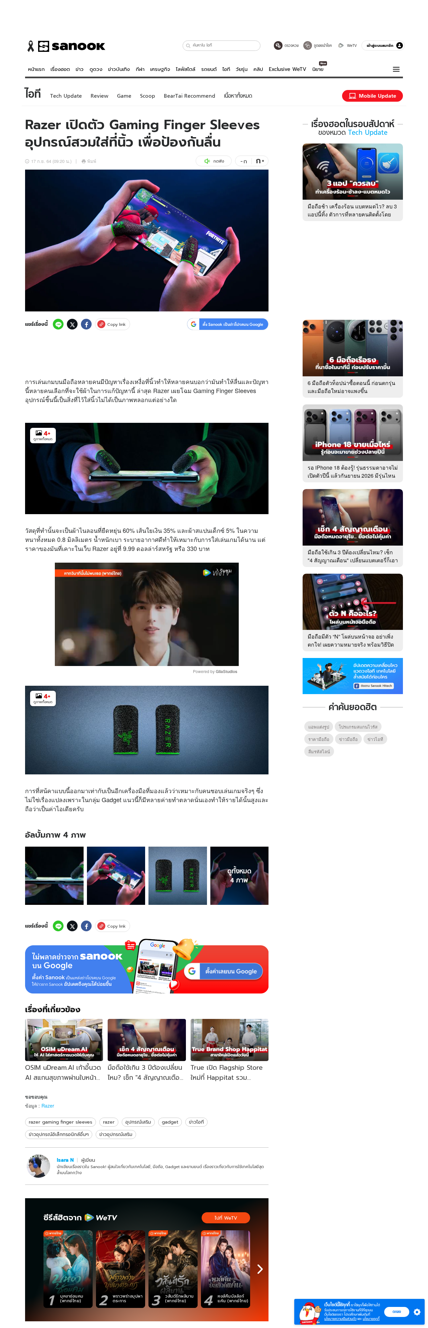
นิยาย (317, 69)
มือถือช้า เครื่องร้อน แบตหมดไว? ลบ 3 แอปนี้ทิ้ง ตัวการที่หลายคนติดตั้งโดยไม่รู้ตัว (352, 214)
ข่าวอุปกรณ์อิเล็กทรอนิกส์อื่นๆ (59, 1134)
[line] (58, 324)
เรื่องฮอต (60, 69)
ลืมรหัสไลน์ (319, 751)
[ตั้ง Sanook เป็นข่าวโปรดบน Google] (147, 966)
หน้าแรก (36, 69)
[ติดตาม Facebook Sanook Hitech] (353, 675)
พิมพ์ (91, 161)
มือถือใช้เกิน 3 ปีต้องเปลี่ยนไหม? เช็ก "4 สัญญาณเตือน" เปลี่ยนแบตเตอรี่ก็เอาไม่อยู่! (353, 560)
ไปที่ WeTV (226, 1218)
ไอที (226, 69)
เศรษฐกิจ (160, 69)
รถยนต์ (209, 69)
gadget (170, 1122)
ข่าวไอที (196, 1122)
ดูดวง (96, 69)
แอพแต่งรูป (318, 727)
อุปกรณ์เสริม (138, 1122)
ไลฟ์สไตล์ (185, 69)
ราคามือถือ (318, 739)
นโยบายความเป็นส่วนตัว (340, 1319)
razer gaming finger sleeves (60, 1122)
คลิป (258, 69)
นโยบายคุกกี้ (371, 1319)
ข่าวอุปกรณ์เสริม (115, 1134)
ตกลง (397, 1312)
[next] (260, 1269)
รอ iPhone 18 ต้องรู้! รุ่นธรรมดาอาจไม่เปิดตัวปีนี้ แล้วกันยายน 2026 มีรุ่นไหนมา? (353, 475)
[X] (72, 324)
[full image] (54, 876)
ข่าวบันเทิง (119, 69)
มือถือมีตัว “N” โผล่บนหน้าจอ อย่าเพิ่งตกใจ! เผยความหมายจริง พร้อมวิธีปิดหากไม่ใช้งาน (351, 644)
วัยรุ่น (241, 69)
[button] (188, 46)
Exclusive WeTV (287, 69)
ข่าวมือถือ (348, 739)
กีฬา (140, 69)
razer (109, 1122)
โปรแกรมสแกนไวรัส (358, 727)
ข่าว (80, 69)
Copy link (116, 324)
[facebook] (86, 324)
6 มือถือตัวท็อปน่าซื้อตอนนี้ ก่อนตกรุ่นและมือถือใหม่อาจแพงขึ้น (351, 387)
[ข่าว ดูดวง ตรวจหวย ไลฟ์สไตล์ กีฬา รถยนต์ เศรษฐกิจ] (65, 46)
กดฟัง (218, 161)
